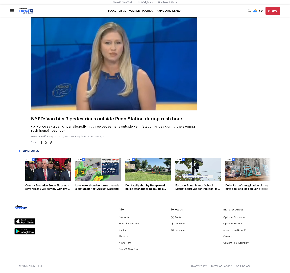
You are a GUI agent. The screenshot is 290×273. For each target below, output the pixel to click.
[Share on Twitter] (46, 142)
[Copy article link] (51, 142)
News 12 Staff (38, 136)
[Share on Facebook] (41, 142)
